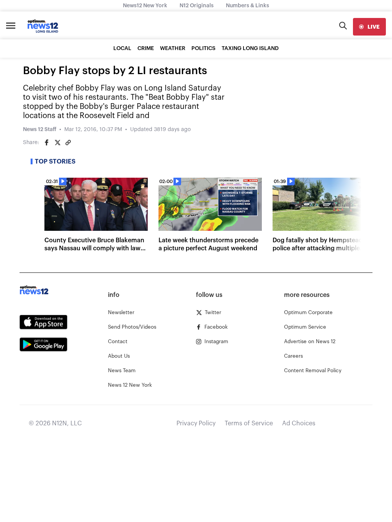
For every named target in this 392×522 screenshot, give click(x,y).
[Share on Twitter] (57, 142)
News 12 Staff (39, 129)
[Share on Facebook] (47, 142)
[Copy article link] (68, 142)
